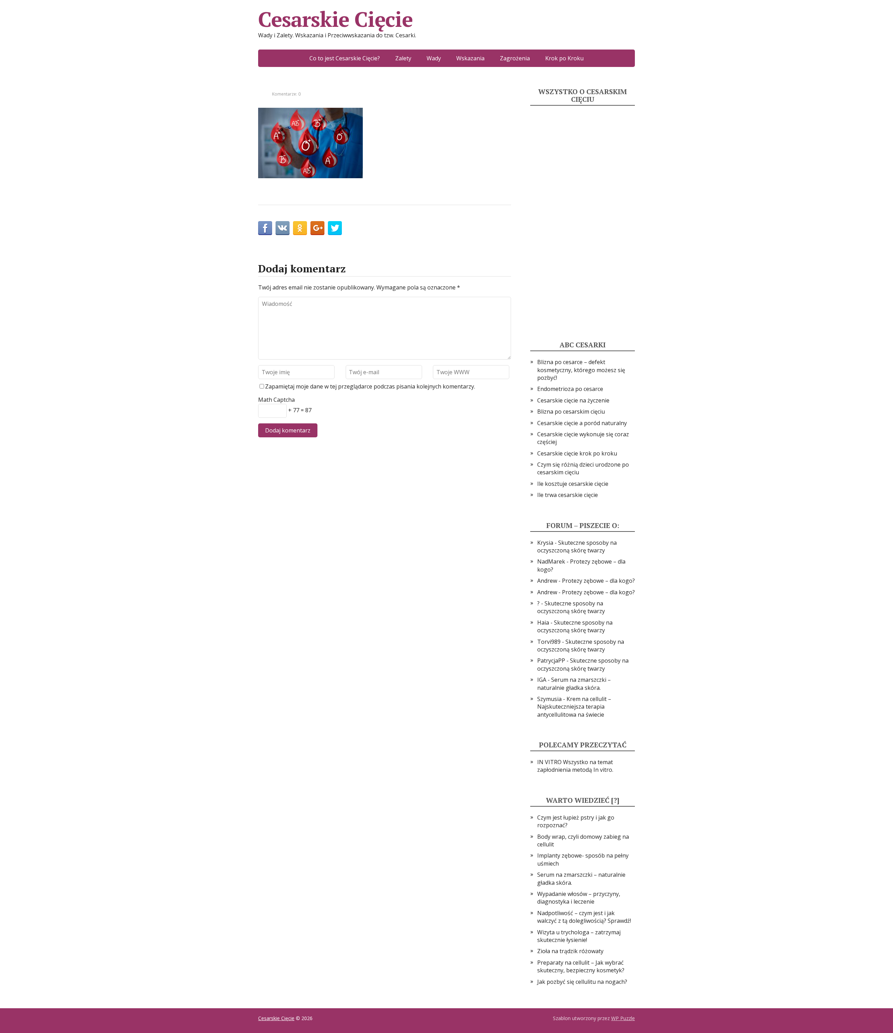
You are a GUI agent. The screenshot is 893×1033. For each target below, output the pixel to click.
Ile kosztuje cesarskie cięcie (572, 484)
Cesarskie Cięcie (335, 19)
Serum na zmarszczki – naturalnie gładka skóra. (574, 683)
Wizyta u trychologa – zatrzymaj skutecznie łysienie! (579, 936)
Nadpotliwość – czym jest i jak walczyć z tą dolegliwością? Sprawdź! (584, 917)
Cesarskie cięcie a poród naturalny (582, 423)
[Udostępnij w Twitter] (335, 228)
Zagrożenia (515, 58)
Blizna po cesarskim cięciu (571, 411)
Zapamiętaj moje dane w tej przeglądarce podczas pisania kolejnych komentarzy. (370, 386)
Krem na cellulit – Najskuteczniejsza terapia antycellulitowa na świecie (574, 706)
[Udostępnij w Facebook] (265, 228)
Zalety (403, 58)
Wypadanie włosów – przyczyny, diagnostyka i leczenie (578, 897)
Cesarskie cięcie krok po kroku (577, 453)
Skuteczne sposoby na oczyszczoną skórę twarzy (577, 546)
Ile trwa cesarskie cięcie (567, 495)
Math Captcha (276, 400)
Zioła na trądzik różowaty (570, 951)
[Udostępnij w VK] (283, 228)
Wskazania (470, 58)
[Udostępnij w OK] (300, 228)
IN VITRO (549, 762)
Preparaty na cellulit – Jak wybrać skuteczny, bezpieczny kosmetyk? (580, 966)
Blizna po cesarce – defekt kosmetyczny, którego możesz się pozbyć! (581, 370)
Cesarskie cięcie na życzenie (573, 400)
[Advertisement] (582, 215)
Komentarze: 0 (286, 94)
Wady (434, 58)
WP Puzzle (623, 1018)
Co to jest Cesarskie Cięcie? (344, 58)
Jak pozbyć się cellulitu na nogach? (582, 982)
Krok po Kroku (564, 58)
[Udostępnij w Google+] (317, 228)
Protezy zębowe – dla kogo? (598, 581)
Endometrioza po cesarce (570, 389)
